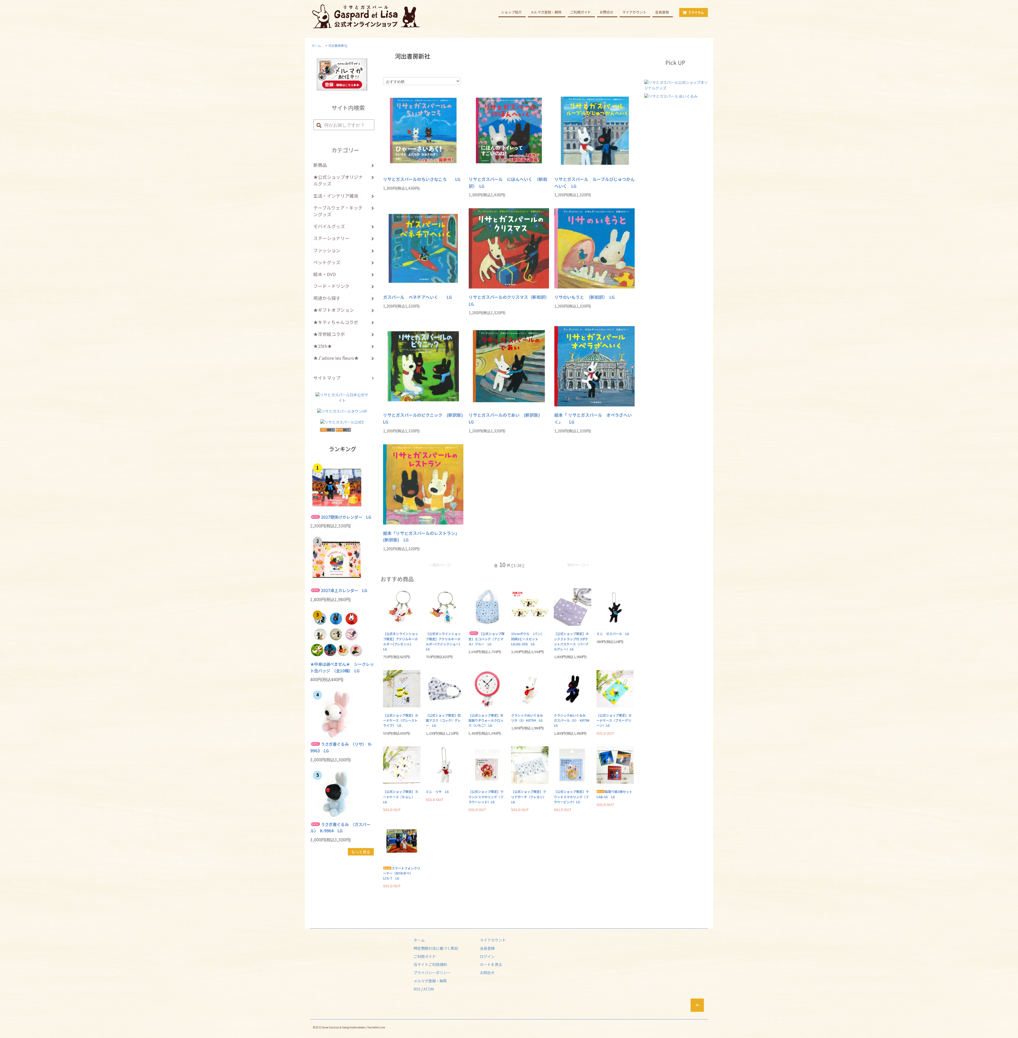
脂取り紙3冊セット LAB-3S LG (615, 794)
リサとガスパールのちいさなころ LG (421, 179)
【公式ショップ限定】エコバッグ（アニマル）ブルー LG (486, 638)
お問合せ (606, 12)
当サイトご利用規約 (430, 964)
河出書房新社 (337, 45)
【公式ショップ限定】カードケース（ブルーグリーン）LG (613, 720)
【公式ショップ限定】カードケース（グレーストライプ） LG (400, 720)
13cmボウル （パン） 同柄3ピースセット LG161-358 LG (528, 638)
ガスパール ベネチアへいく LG (417, 297)
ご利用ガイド (580, 12)
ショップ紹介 (511, 12)
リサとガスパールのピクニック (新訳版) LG (423, 418)
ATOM (428, 989)
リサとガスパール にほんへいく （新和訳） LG (508, 182)
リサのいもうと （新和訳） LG (584, 297)
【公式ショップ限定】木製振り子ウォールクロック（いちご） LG (485, 720)
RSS (417, 989)
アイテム (696, 12)
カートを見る (491, 964)
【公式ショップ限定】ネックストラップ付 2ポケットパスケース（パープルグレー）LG (571, 641)
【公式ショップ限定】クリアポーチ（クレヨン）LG (528, 796)
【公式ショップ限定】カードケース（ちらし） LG (401, 796)
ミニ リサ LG (437, 791)
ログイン (487, 956)
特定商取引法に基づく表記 (436, 948)
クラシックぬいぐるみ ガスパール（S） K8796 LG (572, 720)
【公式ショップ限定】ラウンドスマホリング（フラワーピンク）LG (571, 796)
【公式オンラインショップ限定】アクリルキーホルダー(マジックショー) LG (444, 641)
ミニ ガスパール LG (612, 633)
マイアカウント (634, 12)
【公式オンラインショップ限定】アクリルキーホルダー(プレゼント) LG (400, 641)
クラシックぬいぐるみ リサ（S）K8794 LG (528, 717)
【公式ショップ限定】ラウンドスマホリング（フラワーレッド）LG (485, 796)
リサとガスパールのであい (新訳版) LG (506, 418)
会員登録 (662, 12)
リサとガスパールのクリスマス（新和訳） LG (509, 300)
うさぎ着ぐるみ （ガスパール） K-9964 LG (340, 827)
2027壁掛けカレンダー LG (346, 517)
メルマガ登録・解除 (545, 12)
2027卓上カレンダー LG (344, 590)
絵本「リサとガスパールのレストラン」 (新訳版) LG (422, 536)
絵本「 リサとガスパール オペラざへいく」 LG (593, 418)
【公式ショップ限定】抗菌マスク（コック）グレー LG (443, 720)
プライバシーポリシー (432, 972)
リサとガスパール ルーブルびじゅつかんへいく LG (594, 182)
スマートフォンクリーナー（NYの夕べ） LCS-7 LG (401, 873)
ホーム (316, 45)
